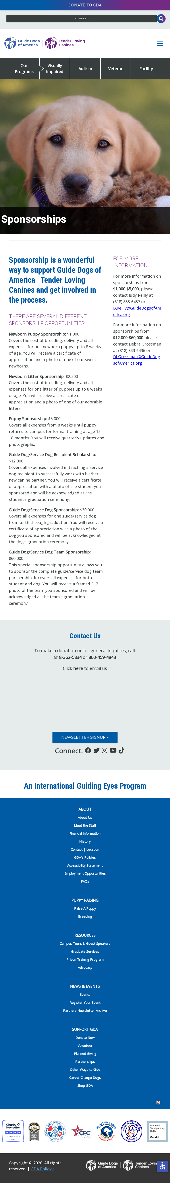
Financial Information (85, 833)
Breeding (85, 916)
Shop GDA (85, 1085)
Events (85, 994)
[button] (161, 43)
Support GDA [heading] (85, 1029)
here (78, 668)
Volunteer (85, 1045)
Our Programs (24, 68)
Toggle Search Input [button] (161, 18)
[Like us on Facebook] (88, 750)
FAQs (85, 881)
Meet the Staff (85, 825)
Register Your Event (85, 1002)
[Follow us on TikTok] (121, 750)
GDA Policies (42, 1168)
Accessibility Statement (85, 865)
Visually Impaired (54, 68)
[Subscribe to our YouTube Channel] (113, 750)
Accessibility (81, 18)
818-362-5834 (68, 657)
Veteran (115, 68)
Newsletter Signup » (85, 737)
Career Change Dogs (85, 1077)
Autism (85, 68)
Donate (76, 5)
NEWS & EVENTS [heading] (85, 986)
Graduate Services (85, 951)
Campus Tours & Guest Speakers (85, 943)
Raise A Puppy (85, 908)
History (85, 841)
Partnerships (85, 1061)
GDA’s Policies (85, 857)
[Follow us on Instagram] (104, 750)
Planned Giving (85, 1053)
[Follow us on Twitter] (96, 750)
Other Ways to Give (85, 1069)
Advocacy (85, 967)
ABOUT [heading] (85, 809)
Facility (146, 68)
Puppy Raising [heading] (85, 900)
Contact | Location (85, 849)
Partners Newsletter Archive (85, 1010)
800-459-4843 (102, 657)
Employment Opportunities (85, 873)
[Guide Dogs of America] (44, 43)
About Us (85, 817)
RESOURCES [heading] (85, 935)
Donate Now (85, 1037)
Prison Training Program (85, 959)
